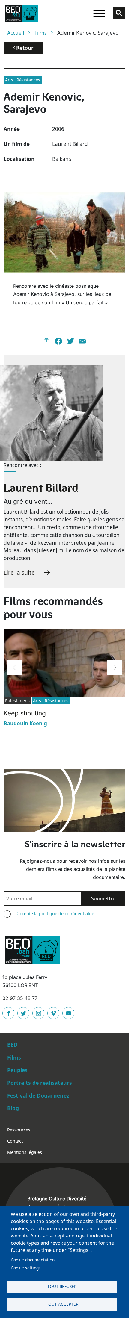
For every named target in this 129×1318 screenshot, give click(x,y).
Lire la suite (19, 572)
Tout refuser (61, 1286)
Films (40, 32)
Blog (13, 1108)
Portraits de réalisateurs (39, 1082)
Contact (15, 1141)
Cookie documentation (33, 1260)
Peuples (17, 1070)
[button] (14, 667)
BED (12, 1044)
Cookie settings (26, 1268)
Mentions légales (24, 1152)
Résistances (28, 80)
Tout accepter (62, 1304)
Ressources (18, 1130)
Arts (9, 80)
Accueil (15, 32)
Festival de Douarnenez (38, 1095)
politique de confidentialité (66, 913)
